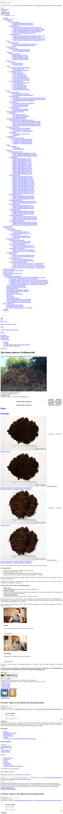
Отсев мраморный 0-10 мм (20, 88)
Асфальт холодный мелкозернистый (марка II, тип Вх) (27, 37)
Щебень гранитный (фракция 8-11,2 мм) (23, 180)
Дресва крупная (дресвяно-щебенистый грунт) (25, 44)
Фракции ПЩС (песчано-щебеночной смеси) (22, 120)
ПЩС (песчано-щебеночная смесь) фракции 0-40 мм (26, 124)
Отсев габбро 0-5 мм (18, 73)
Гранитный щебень (15, 175)
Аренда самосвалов (15, 234)
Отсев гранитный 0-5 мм (19, 74)
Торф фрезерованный (18, 149)
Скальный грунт (11, 136)
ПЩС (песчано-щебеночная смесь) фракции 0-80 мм (26, 125)
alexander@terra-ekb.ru (6, 747)
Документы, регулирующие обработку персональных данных (20, 738)
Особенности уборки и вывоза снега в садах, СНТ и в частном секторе (28, 280)
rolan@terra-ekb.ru (5, 751)
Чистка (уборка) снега (15, 258)
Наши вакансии (8, 734)
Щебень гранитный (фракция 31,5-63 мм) (24, 190)
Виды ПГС (13, 113)
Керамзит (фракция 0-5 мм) (20, 55)
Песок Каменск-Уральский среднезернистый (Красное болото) (29, 99)
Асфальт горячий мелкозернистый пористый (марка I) (27, 31)
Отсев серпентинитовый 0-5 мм (21, 80)
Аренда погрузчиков (15, 230)
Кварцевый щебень (15, 204)
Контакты (6, 310)
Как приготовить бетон (13, 298)
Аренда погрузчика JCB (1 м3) (21, 231)
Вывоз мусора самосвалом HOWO (22, 241)
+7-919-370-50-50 (5, 12)
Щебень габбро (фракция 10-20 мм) (22, 165)
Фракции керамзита (15, 53)
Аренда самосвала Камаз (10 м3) (21, 236)
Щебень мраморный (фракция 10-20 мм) (23, 211)
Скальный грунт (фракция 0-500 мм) (22, 142)
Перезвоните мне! (5, 395)
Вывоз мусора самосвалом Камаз (21, 242)
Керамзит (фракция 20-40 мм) (20, 59)
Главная (6, 17)
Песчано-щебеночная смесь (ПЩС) (16, 118)
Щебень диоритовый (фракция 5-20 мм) (23, 196)
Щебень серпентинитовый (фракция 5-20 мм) (25, 222)
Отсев (8, 66)
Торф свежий (16, 147)
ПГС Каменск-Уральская (19, 114)
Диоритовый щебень (15, 194)
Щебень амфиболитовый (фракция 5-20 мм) (24, 153)
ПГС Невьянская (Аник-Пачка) (21, 115)
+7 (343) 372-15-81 (5, 684)
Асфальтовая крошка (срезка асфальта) (23, 23)
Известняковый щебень (16, 200)
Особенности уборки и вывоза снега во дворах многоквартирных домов (29, 281)
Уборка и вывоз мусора (13, 238)
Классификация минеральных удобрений (17, 291)
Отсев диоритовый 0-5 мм (20, 75)
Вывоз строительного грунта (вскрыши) (23, 249)
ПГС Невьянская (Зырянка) (20, 117)
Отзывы (6, 309)
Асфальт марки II (14, 34)
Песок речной (13, 102)
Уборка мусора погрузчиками (17, 244)
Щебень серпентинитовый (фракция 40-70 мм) (25, 225)
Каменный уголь (11, 46)
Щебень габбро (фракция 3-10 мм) (22, 158)
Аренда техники (11, 229)
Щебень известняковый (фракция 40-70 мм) (24, 202)
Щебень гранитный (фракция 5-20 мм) (23, 179)
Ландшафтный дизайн (12, 292)
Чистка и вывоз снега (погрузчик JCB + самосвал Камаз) (28, 265)
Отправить (3, 721)
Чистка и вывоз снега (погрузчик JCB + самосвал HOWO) (28, 263)
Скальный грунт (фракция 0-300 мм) (22, 139)
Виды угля (9, 295)
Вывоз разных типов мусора (17, 248)
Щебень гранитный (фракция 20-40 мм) (23, 186)
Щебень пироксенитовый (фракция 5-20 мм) (24, 216)
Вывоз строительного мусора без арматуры (24, 251)
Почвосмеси (13, 132)
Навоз (8, 60)
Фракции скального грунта (17, 138)
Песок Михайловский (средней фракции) (24, 103)
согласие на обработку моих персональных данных (48, 709)
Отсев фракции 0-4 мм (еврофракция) (20, 67)
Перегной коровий (18, 64)
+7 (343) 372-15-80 (5, 683)
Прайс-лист (41, 669)
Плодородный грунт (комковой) (21, 129)
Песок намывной (14, 96)
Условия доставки (8, 226)
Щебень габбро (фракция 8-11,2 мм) (22, 162)
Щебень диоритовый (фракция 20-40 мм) (23, 197)
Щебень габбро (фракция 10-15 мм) (22, 164)
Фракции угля (13, 48)
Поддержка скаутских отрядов (15, 306)
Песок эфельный (14, 107)
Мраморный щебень (15, 209)
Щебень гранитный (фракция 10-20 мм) (23, 182)
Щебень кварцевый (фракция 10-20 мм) (23, 207)
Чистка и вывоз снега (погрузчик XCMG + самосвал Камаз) (28, 267)
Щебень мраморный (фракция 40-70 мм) (23, 213)
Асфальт (9, 20)
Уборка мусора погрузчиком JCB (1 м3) (23, 245)
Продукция (7, 759)
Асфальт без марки (15, 22)
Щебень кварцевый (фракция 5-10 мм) (23, 205)
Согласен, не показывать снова (8, 789)
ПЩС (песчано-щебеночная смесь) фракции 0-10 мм (26, 121)
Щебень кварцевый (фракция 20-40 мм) (23, 208)
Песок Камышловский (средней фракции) (24, 100)
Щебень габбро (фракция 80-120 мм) (22, 173)
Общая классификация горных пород (16, 287)
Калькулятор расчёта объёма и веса (13, 273)
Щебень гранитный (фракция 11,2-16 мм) (24, 183)
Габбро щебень (14, 157)
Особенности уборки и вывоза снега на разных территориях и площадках (26, 277)
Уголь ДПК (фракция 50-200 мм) (21, 51)
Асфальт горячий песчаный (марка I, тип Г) (24, 33)
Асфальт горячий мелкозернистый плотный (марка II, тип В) (29, 38)
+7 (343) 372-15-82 (5, 685)
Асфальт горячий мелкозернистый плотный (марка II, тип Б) (29, 40)
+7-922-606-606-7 (5, 9)
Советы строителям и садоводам (12, 276)
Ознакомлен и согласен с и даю (31, 709)
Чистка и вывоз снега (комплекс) (18, 262)
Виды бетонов (10, 296)
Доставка (3, 665)
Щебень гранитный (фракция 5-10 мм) (23, 178)
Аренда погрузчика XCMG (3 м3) (22, 233)
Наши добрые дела (9, 303)
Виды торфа (13, 146)
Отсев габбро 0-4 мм (18, 69)
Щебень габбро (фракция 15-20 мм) (22, 167)
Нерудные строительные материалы (16, 285)
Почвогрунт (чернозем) (13, 127)
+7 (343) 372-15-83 (5, 687)
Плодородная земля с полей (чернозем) (20, 128)
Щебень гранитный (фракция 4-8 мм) (22, 176)
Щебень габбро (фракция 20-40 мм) (22, 169)
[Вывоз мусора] (5, 336)
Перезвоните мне (5, 13)
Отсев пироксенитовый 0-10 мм (21, 89)
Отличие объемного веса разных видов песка (19, 302)
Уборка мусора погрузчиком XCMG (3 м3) (24, 247)
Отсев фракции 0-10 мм (16, 81)
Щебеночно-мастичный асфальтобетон (23, 24)
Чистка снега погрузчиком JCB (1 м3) (23, 259)
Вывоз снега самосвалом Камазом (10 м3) (24, 255)
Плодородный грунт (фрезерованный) (23, 131)
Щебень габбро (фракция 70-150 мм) (22, 172)
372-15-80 (11, 392)
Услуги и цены (7, 227)
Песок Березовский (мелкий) (20, 109)
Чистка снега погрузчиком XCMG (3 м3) (23, 260)
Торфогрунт (16, 135)
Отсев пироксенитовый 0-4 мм (21, 70)
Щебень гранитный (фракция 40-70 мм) (23, 191)
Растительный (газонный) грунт (21, 133)
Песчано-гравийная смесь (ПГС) (15, 111)
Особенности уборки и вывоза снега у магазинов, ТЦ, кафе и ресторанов (29, 283)
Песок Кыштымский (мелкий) (21, 110)
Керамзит (9, 52)
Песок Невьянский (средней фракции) (23, 95)
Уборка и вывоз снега (12, 252)
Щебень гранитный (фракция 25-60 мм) (23, 189)
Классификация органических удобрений (18, 289)
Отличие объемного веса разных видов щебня (19, 300)
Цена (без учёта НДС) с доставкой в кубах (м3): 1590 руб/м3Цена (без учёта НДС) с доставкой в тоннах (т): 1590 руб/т (29, 488)
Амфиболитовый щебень (16, 151)
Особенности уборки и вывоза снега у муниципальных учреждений (28, 284)
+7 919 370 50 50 (8, 661)
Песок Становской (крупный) (21, 104)
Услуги (5, 760)
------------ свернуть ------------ (8, 15)
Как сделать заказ (8, 271)
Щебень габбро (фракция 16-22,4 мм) (22, 168)
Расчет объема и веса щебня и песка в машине (19, 299)
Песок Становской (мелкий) (20, 106)
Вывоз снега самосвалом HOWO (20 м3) (23, 256)
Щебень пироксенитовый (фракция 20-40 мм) (25, 218)
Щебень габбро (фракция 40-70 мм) (22, 171)
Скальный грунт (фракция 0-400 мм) (22, 140)
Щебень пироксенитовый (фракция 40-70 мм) (25, 219)
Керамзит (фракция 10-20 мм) (20, 58)
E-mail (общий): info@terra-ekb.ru (9, 688)
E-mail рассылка (8, 274)
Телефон (3, 707)
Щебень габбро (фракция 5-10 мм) (22, 160)
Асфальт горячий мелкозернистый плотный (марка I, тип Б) (28, 30)
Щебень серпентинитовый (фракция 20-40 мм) (25, 223)
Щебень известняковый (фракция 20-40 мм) (24, 201)
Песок (8, 91)
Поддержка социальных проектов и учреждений (19, 307)
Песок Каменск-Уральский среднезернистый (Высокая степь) (29, 98)
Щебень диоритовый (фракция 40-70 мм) (23, 198)
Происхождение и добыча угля (15, 294)
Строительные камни (12, 288)
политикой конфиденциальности (22, 709)
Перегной (12, 62)
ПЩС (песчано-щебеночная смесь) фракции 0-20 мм (26, 122)
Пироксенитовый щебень (16, 215)
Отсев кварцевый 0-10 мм (20, 86)
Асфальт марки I (14, 26)
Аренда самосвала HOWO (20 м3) (22, 237)
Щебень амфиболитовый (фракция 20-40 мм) (24, 154)
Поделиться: (4, 348)
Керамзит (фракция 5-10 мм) (20, 56)
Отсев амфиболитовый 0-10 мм (21, 82)
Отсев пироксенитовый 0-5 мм (21, 78)
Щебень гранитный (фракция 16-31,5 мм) (24, 184)
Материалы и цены (9, 19)
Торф (8, 144)
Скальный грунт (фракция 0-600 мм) (22, 143)
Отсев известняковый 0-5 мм (20, 77)
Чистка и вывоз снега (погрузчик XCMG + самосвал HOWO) (29, 266)
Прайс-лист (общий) (9, 269)
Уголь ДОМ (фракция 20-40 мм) (21, 49)
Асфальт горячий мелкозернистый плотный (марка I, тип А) (28, 29)
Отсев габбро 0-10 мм (18, 84)
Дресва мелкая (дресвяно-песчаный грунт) (24, 45)
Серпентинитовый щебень (17, 220)
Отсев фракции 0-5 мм (16, 71)
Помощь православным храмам (15, 305)
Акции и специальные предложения (13, 270)
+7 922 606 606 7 (8, 633)
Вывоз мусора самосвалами (17, 240)
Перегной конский (18, 63)
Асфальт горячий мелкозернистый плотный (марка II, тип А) (29, 35)
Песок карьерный (14, 92)
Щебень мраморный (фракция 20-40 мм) (23, 212)
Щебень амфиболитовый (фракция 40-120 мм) (25, 156)
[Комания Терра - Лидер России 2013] (5, 339)
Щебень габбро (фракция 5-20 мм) (22, 161)
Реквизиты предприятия (10, 733)
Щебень (9, 150)
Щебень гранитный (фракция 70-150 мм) (23, 193)
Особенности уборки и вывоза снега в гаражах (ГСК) (24, 278)
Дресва (8, 41)
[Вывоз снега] (4, 338)
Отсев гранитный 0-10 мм (20, 85)
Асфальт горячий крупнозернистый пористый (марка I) (27, 27)
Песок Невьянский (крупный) (21, 93)
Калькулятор (7, 763)
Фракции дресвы (14, 42)
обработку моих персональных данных (20, 779)
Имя (2, 706)
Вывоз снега (13, 254)
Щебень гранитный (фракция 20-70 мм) (23, 187)
